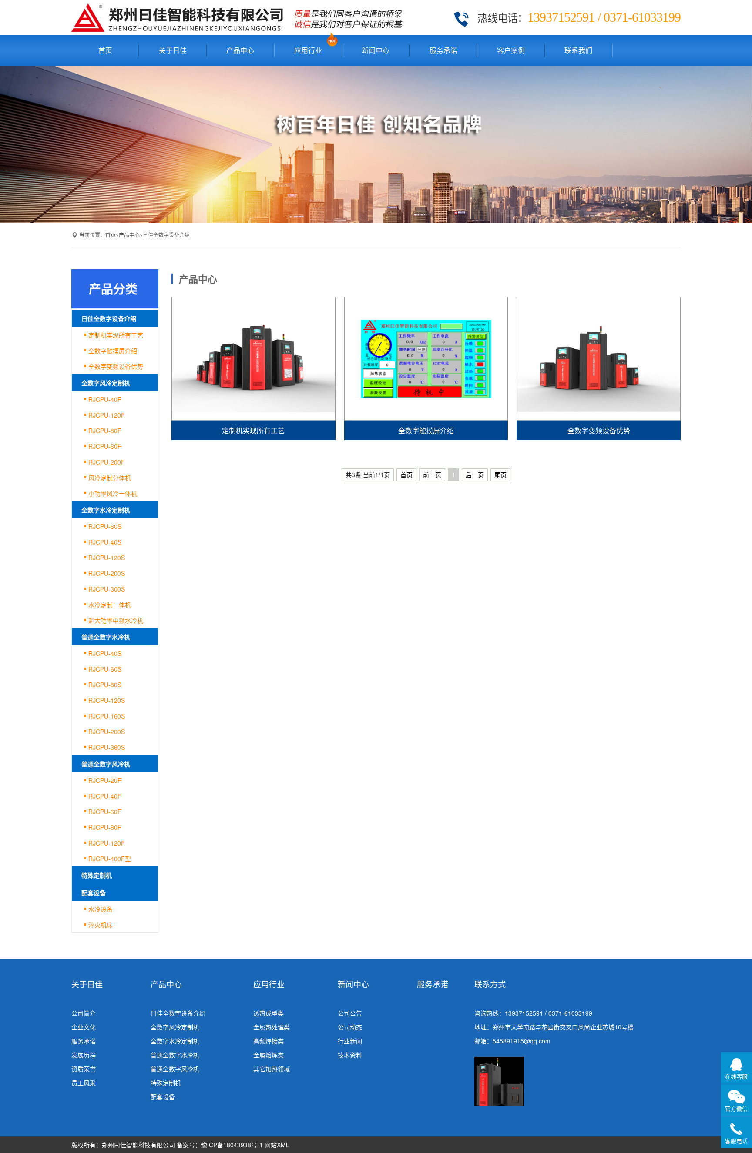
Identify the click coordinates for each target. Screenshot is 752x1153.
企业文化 (83, 1027)
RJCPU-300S (106, 589)
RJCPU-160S (106, 716)
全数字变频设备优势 (115, 366)
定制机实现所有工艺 (115, 335)
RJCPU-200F (106, 462)
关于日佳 (173, 50)
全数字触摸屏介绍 (112, 350)
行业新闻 (350, 1040)
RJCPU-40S (104, 542)
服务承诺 (443, 50)
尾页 (500, 474)
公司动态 (350, 1027)
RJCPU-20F (104, 780)
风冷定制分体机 (109, 477)
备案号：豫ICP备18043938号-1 (220, 1144)
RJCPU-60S (104, 526)
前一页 (432, 474)
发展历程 (83, 1054)
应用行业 (308, 50)
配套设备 (93, 892)
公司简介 (83, 1013)
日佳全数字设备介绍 (166, 234)
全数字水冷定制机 (105, 509)
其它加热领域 (271, 1068)
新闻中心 (375, 50)
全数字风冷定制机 (105, 382)
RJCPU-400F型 (109, 858)
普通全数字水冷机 (105, 636)
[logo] (241, 17)
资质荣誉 (83, 1068)
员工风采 (83, 1082)
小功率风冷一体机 (112, 493)
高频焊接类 (268, 1040)
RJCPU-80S (104, 684)
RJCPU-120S (106, 557)
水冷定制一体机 (109, 604)
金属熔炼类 (268, 1054)
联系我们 (578, 50)
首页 (105, 50)
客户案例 (511, 50)
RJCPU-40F (104, 399)
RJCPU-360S (106, 747)
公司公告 (350, 1013)
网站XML (277, 1144)
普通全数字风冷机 (105, 763)
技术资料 (350, 1054)
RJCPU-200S (106, 573)
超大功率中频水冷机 (115, 620)
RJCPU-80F (104, 430)
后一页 (475, 474)
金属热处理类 (271, 1027)
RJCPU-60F (104, 446)
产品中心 (240, 50)
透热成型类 (268, 1013)
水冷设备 (100, 909)
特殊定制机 (96, 875)
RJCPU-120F (106, 415)
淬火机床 (100, 924)
